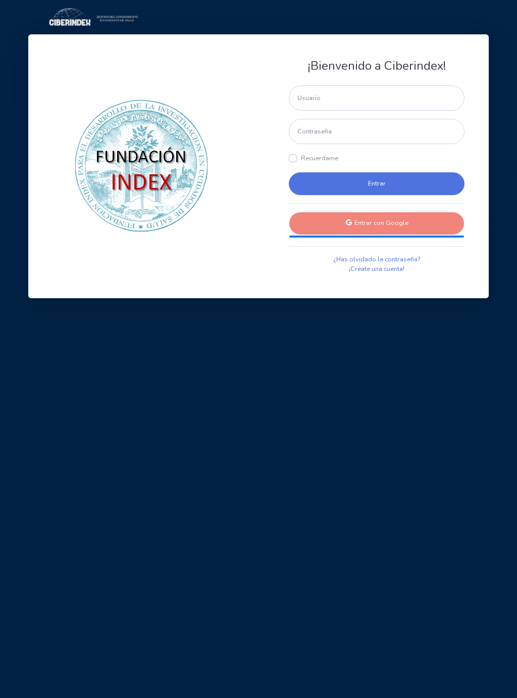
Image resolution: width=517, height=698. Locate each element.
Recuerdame (319, 158)
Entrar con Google (380, 222)
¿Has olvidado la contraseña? (376, 259)
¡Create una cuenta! (376, 268)
